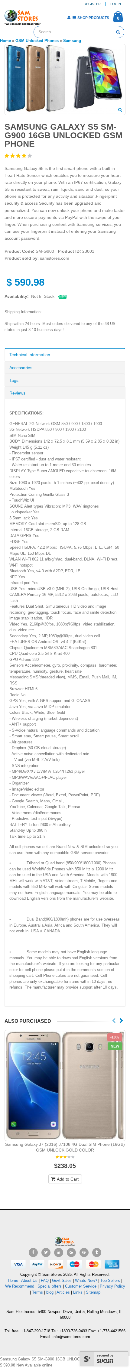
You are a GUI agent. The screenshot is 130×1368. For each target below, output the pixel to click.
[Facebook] (33, 1252)
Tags (13, 380)
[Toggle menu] (47, 16)
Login (115, 4)
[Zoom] (120, 110)
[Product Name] (65, 1085)
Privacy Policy (112, 1286)
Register (92, 4)
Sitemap (93, 1292)
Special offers (49, 1286)
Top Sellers (110, 1280)
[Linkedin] (58, 1252)
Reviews (17, 393)
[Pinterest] (84, 1252)
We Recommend (19, 1286)
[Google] (71, 1252)
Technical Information (29, 354)
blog (50, 1292)
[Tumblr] (96, 1252)
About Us (29, 1280)
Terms (38, 1292)
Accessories (20, 367)
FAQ (45, 1280)
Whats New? (86, 1280)
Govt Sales (62, 1280)
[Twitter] (45, 1252)
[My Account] (69, 17)
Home (13, 1280)
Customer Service (80, 1286)
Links (78, 1292)
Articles (63, 1292)
